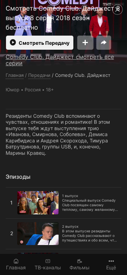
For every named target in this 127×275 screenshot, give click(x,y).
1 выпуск (17, 190)
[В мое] (85, 43)
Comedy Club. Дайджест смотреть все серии (60, 60)
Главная (16, 267)
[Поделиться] (103, 43)
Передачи (39, 75)
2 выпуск (17, 221)
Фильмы (79, 267)
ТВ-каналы (48, 267)
